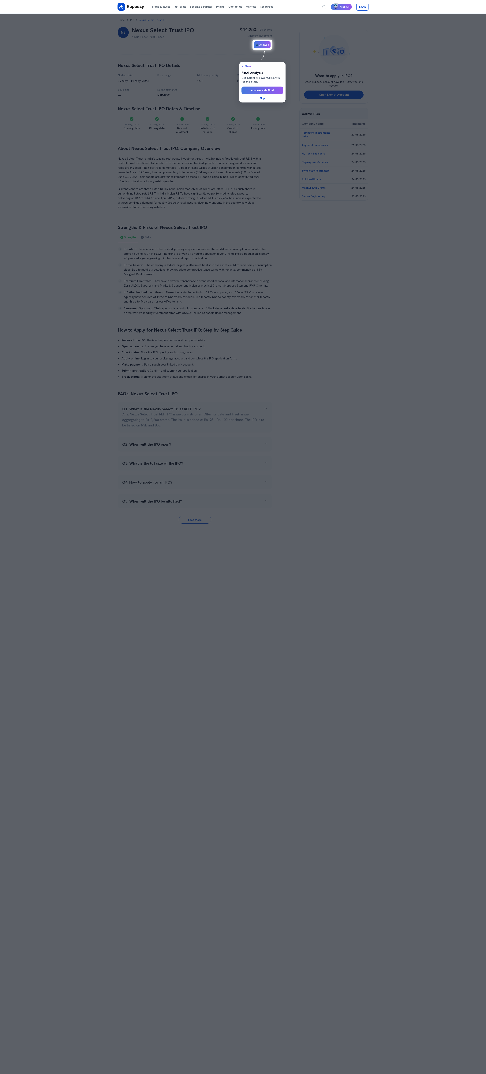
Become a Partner (201, 6)
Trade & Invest (161, 6)
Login (362, 7)
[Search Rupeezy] (324, 7)
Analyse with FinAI (262, 90)
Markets (251, 6)
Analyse (264, 44)
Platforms (180, 6)
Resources (266, 6)
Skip (262, 98)
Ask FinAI (345, 6)
